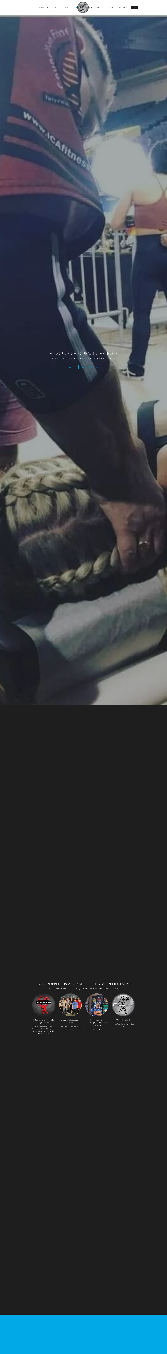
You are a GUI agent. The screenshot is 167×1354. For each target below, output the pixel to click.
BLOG (134, 7)
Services (58, 7)
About (49, 7)
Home (41, 7)
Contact (113, 7)
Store (67, 7)
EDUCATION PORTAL (90, 367)
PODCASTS (72, 367)
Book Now (123, 7)
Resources (102, 7)
